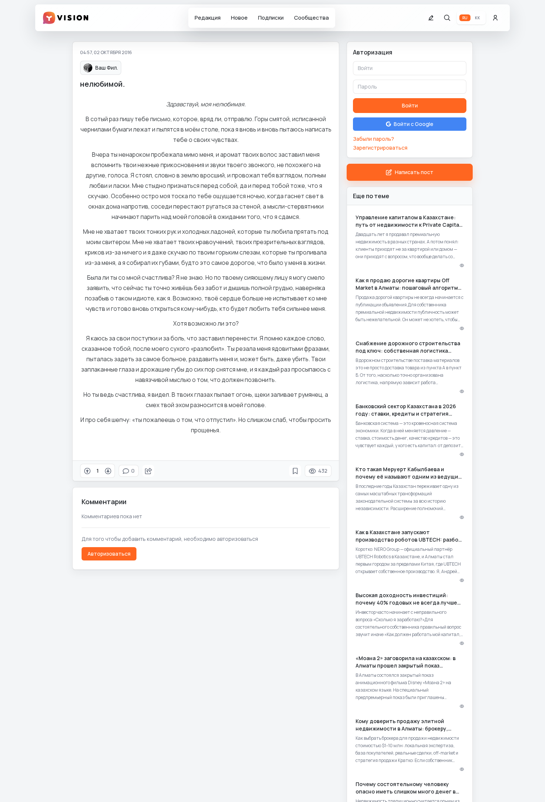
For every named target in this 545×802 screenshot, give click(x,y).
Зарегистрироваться (380, 147)
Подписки (271, 17)
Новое (239, 17)
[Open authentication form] (495, 17)
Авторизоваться (109, 553)
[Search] (447, 17)
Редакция (208, 17)
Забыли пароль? (373, 138)
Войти (410, 105)
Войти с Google (413, 123)
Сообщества (311, 17)
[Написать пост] (430, 17)
